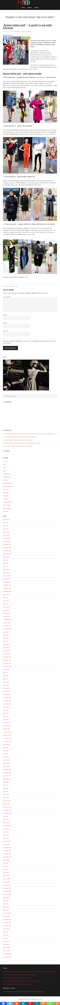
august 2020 (6, 744)
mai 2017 (5, 832)
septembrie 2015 (7, 894)
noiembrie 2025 (7, 547)
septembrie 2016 (7, 857)
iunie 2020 (5, 750)
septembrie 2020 (7, 741)
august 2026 (6, 519)
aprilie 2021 (6, 719)
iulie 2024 (5, 597)
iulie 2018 (5, 816)
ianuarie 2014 (6, 950)
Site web (5, 331)
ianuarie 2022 (6, 691)
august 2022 (6, 669)
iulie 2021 (5, 710)
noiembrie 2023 (7, 622)
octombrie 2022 (7, 663)
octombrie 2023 (7, 625)
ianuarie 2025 (6, 579)
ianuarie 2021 (6, 729)
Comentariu (7, 297)
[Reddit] (10, 38)
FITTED (30, 2)
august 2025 (6, 557)
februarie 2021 (6, 725)
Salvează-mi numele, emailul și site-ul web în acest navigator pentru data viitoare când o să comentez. (29, 342)
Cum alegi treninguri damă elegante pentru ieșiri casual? (17, 440)
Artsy (4, 464)
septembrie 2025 (7, 554)
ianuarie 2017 (6, 844)
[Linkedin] (13, 38)
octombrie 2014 (7, 925)
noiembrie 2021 (7, 697)
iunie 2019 (5, 788)
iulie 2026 (5, 522)
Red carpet (6, 489)
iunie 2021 (5, 713)
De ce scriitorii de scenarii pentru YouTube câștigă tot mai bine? (20, 437)
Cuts (4, 467)
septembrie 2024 (7, 591)
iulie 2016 (5, 863)
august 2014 (6, 929)
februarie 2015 (6, 913)
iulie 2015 (5, 900)
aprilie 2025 (6, 569)
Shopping (5, 495)
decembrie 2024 (7, 582)
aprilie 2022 (6, 682)
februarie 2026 (7, 538)
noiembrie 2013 (7, 957)
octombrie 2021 (7, 700)
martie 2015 (6, 910)
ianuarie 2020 (6, 766)
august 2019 (6, 782)
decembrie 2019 (7, 769)
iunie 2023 (5, 638)
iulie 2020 (5, 747)
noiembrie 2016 (7, 850)
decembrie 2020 (7, 732)
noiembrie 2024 (7, 585)
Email (5, 323)
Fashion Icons (14, 286)
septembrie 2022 (7, 666)
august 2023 (6, 632)
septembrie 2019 (7, 779)
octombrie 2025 (7, 550)
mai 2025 (5, 566)
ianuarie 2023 (6, 654)
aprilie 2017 (6, 835)
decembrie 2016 (7, 847)
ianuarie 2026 (6, 541)
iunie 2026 (5, 525)
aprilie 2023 (6, 644)
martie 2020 (6, 760)
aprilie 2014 (6, 941)
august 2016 (6, 860)
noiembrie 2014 (7, 922)
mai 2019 (5, 791)
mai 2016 (5, 869)
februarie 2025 (7, 575)
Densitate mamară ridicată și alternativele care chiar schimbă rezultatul (21, 443)
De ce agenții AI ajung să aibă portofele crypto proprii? (17, 446)
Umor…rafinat (6, 508)
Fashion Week (6, 477)
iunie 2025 (5, 563)
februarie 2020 (7, 763)
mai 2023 (5, 641)
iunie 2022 (5, 675)
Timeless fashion (7, 502)
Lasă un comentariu (26, 31)
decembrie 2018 (7, 807)
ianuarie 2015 (6, 916)
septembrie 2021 (7, 704)
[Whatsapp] (25, 38)
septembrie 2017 (7, 825)
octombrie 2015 (7, 891)
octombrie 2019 (7, 775)
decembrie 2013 (7, 954)
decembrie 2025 (7, 544)
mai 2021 (5, 716)
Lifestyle (5, 480)
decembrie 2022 (7, 657)
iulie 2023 (5, 635)
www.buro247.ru (41, 77)
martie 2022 (6, 685)
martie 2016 (6, 875)
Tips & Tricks (6, 505)
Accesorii (5, 461)
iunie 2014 (5, 935)
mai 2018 (5, 819)
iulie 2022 (5, 672)
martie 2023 (6, 647)
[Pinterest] (16, 38)
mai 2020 (5, 754)
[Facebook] (4, 38)
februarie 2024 (7, 613)
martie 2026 (6, 535)
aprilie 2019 (6, 794)
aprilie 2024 (6, 607)
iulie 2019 (5, 785)
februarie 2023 (6, 650)
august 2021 (6, 707)
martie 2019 (6, 797)
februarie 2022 (6, 688)
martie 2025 (6, 572)
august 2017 (6, 829)
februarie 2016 (6, 879)
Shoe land (5, 492)
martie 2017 (6, 838)
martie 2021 (6, 722)
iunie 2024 (5, 600)
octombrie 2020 (7, 738)
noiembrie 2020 (7, 735)
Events (4, 470)
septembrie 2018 (7, 813)
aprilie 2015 (6, 907)
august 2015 (6, 897)
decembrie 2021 (7, 694)
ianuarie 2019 (6, 804)
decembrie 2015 (7, 885)
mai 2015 (5, 904)
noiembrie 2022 (7, 660)
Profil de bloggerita (8, 486)
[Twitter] (7, 38)
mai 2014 (5, 938)
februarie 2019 (6, 800)
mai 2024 (5, 604)
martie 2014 (6, 944)
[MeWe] (19, 38)
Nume (5, 315)
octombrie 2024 (7, 588)
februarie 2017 (6, 841)
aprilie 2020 (6, 757)
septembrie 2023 (7, 629)
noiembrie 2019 (7, 772)
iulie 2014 (5, 932)
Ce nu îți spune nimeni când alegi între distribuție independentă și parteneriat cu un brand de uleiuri (29, 433)
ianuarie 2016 (6, 882)
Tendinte (5, 499)
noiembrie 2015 (7, 888)
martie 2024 (6, 610)
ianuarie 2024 (6, 616)
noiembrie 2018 (7, 810)
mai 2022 (5, 679)
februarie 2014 (6, 947)
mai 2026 (5, 529)
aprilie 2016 (6, 872)
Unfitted (5, 511)
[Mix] (22, 38)
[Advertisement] (30, 416)
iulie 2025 (5, 560)
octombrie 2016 (7, 854)
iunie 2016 (5, 866)
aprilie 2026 (6, 532)
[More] (29, 38)
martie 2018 (6, 822)
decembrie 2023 (7, 619)
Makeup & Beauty (7, 483)
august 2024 (6, 594)
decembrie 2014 (7, 919)
